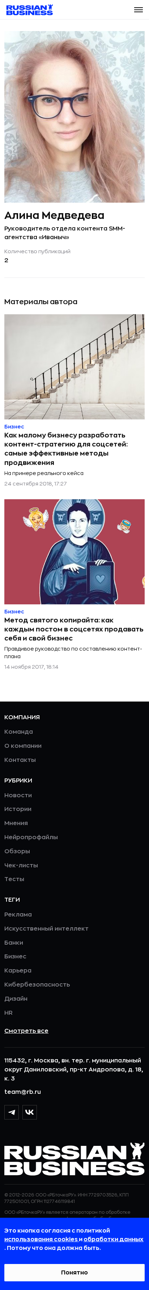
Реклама (18, 915)
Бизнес (15, 956)
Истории (17, 809)
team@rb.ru (22, 1092)
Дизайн (15, 999)
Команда (18, 732)
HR (8, 1013)
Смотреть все (26, 1031)
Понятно (74, 1273)
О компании (23, 746)
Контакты (20, 760)
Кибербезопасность (37, 985)
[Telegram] (11, 1112)
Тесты (14, 879)
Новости (18, 795)
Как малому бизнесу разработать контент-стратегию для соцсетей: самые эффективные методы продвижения (66, 449)
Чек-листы (21, 865)
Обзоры (17, 851)
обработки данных (114, 1239)
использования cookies (41, 1239)
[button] (138, 10)
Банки (13, 943)
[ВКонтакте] (29, 1112)
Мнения (16, 823)
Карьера (17, 971)
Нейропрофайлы (31, 837)
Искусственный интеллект (46, 929)
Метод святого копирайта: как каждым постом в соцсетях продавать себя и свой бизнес (74, 629)
